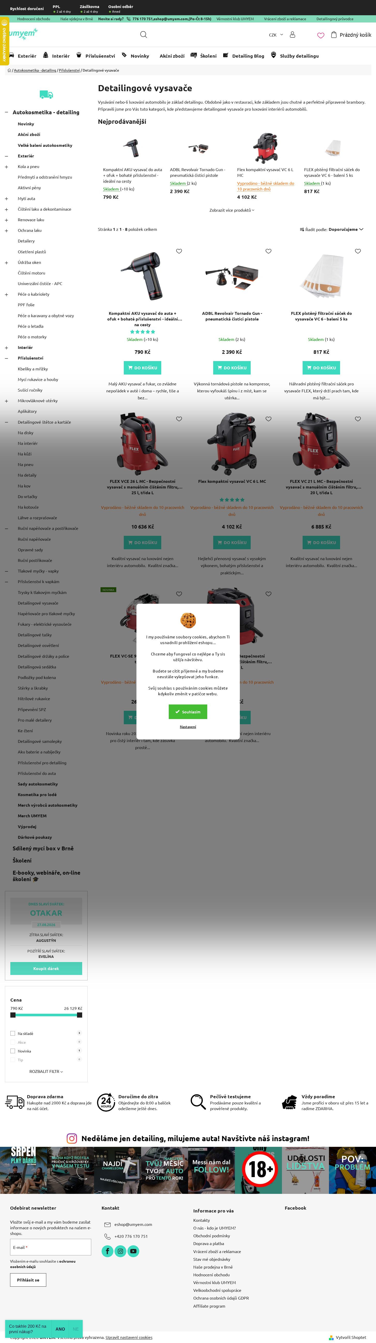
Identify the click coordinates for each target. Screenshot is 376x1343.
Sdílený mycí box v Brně (43, 848)
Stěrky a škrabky (33, 687)
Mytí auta (26, 198)
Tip (49, 1059)
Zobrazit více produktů (230, 209)
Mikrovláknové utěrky (38, 400)
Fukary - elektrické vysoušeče (45, 624)
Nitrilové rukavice (34, 698)
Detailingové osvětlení (38, 645)
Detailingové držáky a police (43, 656)
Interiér (25, 347)
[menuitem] (24, 56)
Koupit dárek (46, 968)
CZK (273, 34)
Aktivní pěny (29, 187)
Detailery (26, 240)
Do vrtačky (27, 496)
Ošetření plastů (32, 251)
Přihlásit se (28, 1280)
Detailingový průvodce (335, 18)
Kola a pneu (28, 166)
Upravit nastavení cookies (129, 1337)
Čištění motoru (31, 272)
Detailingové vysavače (38, 602)
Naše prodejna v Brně (213, 1266)
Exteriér (26, 155)
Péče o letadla (30, 326)
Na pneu (25, 464)
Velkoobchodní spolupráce (217, 1290)
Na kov (24, 485)
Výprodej (27, 826)
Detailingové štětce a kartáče (44, 421)
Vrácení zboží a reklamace (285, 18)
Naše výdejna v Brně (76, 18)
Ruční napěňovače (34, 538)
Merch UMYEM (32, 815)
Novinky (26, 123)
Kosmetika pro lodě (37, 794)
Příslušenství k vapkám (38, 581)
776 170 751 (143, 18)
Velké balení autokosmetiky (45, 145)
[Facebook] (107, 1251)
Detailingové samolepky (40, 741)
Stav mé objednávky (211, 1259)
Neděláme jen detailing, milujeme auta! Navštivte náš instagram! (195, 1138)
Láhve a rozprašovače (37, 517)
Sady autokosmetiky (38, 784)
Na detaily (27, 474)
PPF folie (26, 304)
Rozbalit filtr (44, 1071)
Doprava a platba (208, 1243)
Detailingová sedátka (37, 666)
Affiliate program (209, 1305)
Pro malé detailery (35, 719)
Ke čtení (25, 730)
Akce (49, 1042)
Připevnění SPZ (32, 709)
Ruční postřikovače (35, 560)
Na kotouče (28, 506)
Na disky (25, 432)
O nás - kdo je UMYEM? (214, 1227)
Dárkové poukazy (35, 837)
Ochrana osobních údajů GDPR (221, 1297)
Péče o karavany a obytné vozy (46, 315)
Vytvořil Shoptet (351, 1337)
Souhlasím (191, 711)
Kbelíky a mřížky (33, 368)
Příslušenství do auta (37, 773)
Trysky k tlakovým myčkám (42, 592)
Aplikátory (27, 411)
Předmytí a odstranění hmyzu (45, 176)
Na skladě (49, 1033)
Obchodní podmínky (211, 1235)
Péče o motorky (32, 336)
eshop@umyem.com (171, 18)
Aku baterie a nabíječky (39, 751)
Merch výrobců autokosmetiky (48, 805)
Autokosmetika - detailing (46, 112)
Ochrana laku (30, 230)
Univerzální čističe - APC (40, 283)
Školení (22, 860)
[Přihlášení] (292, 34)
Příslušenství (30, 358)
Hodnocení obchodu (33, 18)
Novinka (49, 1050)
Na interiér (28, 443)
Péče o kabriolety (33, 293)
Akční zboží (29, 134)
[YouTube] (133, 1251)
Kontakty (201, 1220)
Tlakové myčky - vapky (38, 570)
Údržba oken (29, 262)
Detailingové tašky (35, 634)
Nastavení (188, 726)
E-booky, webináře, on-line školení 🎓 (46, 875)
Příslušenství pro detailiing (42, 762)
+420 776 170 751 (131, 1236)
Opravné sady (30, 549)
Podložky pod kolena (37, 677)
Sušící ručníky (30, 389)
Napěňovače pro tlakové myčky (46, 613)
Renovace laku (31, 219)
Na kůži (25, 453)
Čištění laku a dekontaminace (44, 208)
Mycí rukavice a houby (38, 379)
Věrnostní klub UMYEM (235, 18)
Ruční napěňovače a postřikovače (48, 528)
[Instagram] (120, 1251)
